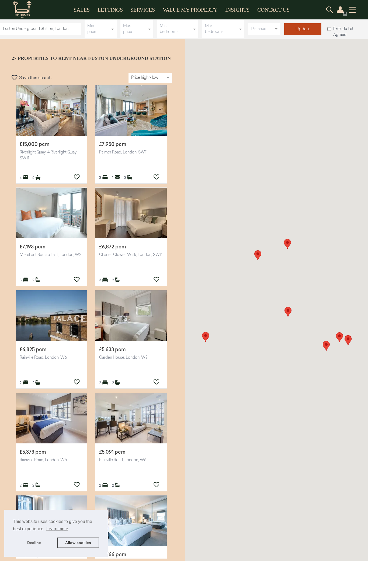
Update (303, 29)
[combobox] (41, 29)
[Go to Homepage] (26, 10)
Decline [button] (34, 543)
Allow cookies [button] (78, 543)
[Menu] (352, 10)
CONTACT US (273, 10)
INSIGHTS (237, 10)
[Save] (76, 176)
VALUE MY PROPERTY (190, 10)
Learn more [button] (57, 528)
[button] (339, 337)
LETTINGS (110, 10)
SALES (82, 10)
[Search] (329, 10)
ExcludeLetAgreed (343, 32)
